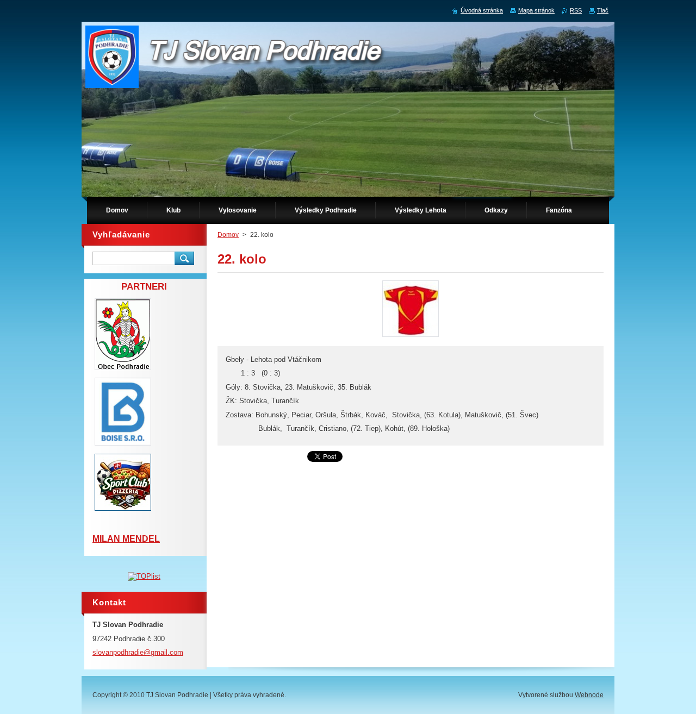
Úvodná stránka (482, 10)
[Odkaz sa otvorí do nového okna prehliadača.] (410, 337)
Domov (228, 234)
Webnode (589, 695)
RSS (576, 10)
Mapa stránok (536, 10)
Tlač (602, 10)
